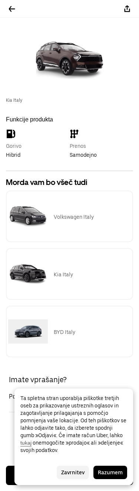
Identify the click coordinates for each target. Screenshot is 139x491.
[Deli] (127, 9)
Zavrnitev (73, 472)
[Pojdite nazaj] (12, 9)
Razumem (110, 472)
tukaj (26, 443)
